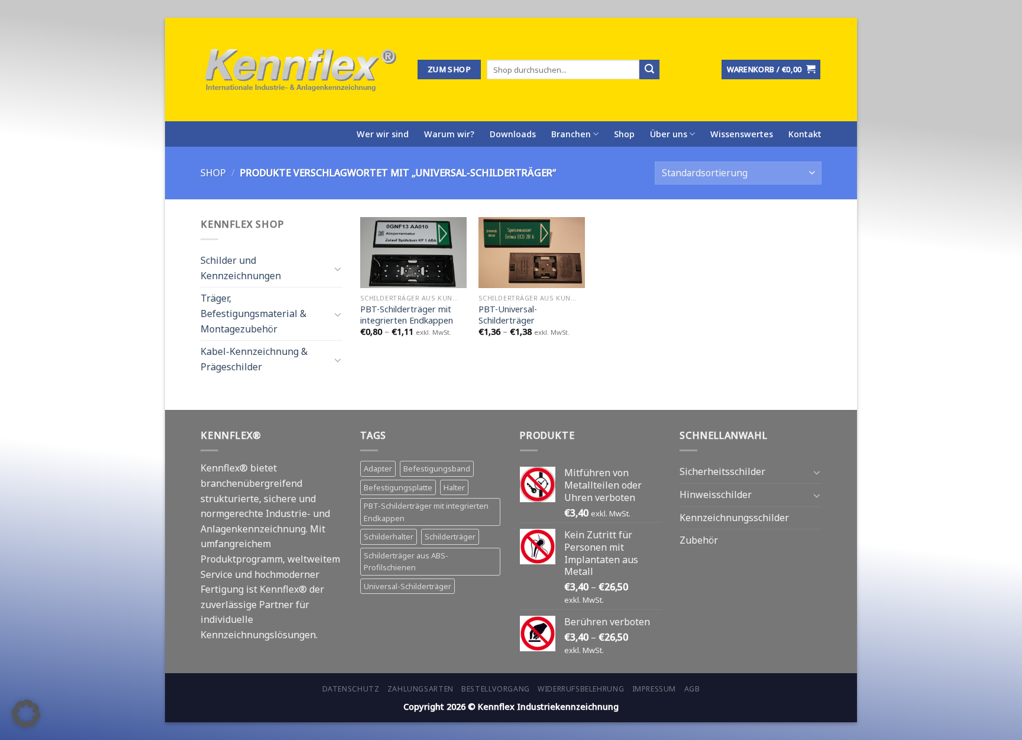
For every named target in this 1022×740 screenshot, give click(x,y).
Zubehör (699, 540)
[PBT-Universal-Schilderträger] (531, 252)
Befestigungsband (436, 468)
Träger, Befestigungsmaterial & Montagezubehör (253, 313)
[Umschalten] (337, 268)
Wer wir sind (383, 134)
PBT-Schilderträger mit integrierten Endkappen (406, 315)
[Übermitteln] (649, 70)
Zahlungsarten (420, 689)
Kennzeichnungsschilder (734, 517)
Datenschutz (351, 689)
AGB (692, 689)
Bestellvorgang (495, 689)
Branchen (571, 134)
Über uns (668, 134)
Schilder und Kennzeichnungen (240, 268)
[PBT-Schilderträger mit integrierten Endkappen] (413, 252)
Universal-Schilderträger (407, 586)
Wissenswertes (741, 134)
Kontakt (805, 134)
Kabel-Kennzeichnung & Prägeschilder (254, 359)
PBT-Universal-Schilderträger (507, 315)
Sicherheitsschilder (722, 471)
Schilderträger (450, 536)
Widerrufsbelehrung (581, 689)
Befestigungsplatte (398, 487)
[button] (26, 714)
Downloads (513, 134)
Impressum (654, 689)
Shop (624, 134)
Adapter (378, 468)
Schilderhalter (388, 536)
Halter (454, 487)
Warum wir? (449, 134)
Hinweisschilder (716, 494)
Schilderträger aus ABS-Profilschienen (406, 561)
